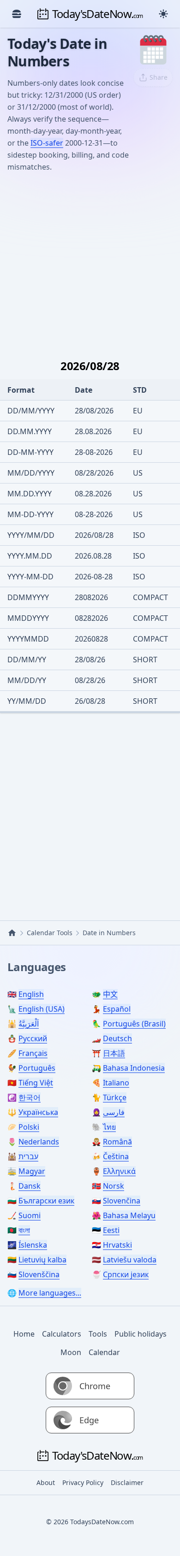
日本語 (114, 1053)
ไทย (109, 1127)
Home (24, 1334)
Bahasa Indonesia (134, 1068)
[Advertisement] (90, 261)
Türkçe (114, 1097)
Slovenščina (39, 1274)
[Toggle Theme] (163, 14)
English (31, 994)
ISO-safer (46, 143)
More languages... (49, 1293)
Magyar (31, 1171)
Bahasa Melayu (129, 1215)
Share (159, 77)
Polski (28, 1127)
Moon (70, 1352)
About (45, 1482)
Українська (38, 1112)
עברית (28, 1156)
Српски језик (126, 1274)
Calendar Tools (49, 932)
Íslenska (32, 1245)
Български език (46, 1201)
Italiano (116, 1083)
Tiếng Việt (35, 1083)
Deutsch (117, 1038)
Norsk (113, 1186)
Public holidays (140, 1334)
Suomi (29, 1215)
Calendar (104, 1352)
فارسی (114, 1112)
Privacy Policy (82, 1482)
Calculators (61, 1334)
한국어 (29, 1097)
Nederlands (38, 1142)
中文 (110, 994)
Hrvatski (117, 1245)
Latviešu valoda (129, 1260)
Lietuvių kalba (42, 1260)
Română (117, 1142)
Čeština (116, 1156)
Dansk (29, 1186)
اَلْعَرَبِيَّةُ (28, 1024)
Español (117, 1009)
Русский (32, 1038)
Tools (98, 1334)
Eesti (111, 1230)
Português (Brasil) (134, 1024)
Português (36, 1068)
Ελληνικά (119, 1171)
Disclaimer (127, 1482)
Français (33, 1053)
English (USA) (41, 1009)
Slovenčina (121, 1201)
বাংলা (24, 1230)
